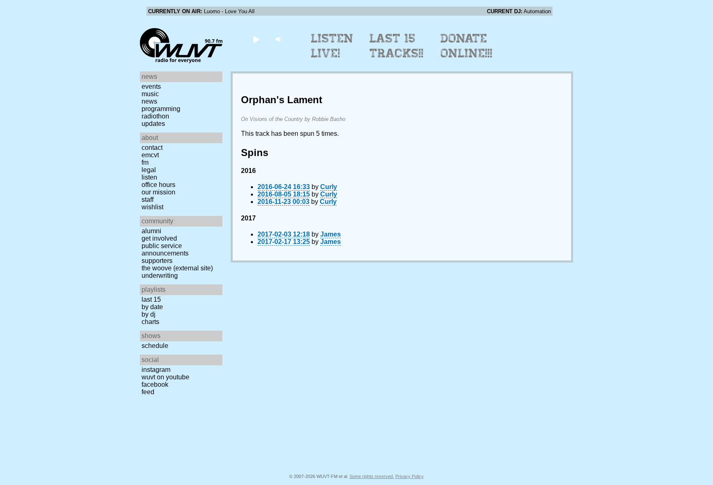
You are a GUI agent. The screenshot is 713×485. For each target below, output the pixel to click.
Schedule (155, 345)
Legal (149, 169)
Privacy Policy (409, 476)
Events (151, 86)
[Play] (256, 39)
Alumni (151, 230)
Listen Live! (332, 46)
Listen (149, 177)
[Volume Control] (279, 39)
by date (152, 306)
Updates (153, 123)
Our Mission (158, 192)
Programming (161, 108)
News (149, 101)
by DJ (149, 314)
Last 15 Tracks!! (397, 46)
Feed (148, 391)
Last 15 (151, 299)
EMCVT (150, 155)
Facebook (155, 384)
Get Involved (159, 238)
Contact (152, 147)
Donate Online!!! (467, 46)
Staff (147, 199)
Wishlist (152, 207)
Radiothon (155, 116)
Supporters (157, 260)
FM (145, 162)
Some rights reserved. (371, 476)
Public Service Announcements (165, 249)
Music (150, 93)
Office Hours (158, 184)
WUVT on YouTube (165, 377)
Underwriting (160, 275)
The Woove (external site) (177, 268)
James (330, 234)
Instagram (156, 369)
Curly (328, 186)
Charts (150, 321)
